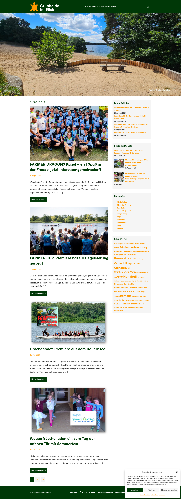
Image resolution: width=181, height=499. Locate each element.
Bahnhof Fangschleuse (137, 244)
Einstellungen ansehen (169, 490)
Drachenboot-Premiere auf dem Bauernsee (67, 349)
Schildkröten (142, 296)
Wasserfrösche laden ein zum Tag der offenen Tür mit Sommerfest (62, 441)
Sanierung (134, 296)
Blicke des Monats (124, 205)
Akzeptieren (135, 490)
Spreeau (120, 228)
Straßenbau (118, 304)
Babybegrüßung (125, 244)
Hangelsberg (122, 214)
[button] (177, 472)
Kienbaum (121, 220)
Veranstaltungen (121, 492)
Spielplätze (136, 300)
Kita (132, 284)
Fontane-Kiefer (132, 259)
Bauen (116, 248)
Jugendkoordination (140, 281)
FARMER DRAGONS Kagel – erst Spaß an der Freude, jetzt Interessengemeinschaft (66, 167)
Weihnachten (118, 310)
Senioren (123, 300)
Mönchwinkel (122, 222)
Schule (116, 300)
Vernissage (131, 307)
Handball (130, 277)
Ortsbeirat (117, 296)
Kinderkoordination (122, 284)
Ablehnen (151, 490)
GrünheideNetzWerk (124, 272)
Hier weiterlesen (37, 200)
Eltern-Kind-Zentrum (132, 251)
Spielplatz (130, 300)
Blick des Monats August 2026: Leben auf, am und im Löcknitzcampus (136, 162)
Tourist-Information (105, 492)
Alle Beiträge (122, 202)
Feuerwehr (121, 258)
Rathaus (125, 296)
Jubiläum (116, 281)
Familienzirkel (131, 255)
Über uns (83, 492)
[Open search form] (148, 6)
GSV (120, 277)
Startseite (73, 492)
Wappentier (139, 307)
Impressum (162, 495)
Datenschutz (154, 495)
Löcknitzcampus (140, 292)
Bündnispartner (129, 247)
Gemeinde (121, 208)
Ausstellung (117, 244)
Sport (119, 225)
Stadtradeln (144, 300)
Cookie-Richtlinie (145, 495)
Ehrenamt (118, 251)
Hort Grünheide (141, 277)
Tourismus (133, 303)
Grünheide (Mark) (124, 211)
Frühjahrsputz (141, 259)
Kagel (119, 217)
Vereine (125, 307)
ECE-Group (143, 248)
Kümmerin (134, 287)
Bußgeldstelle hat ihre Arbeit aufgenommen (130, 133)
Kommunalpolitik (122, 287)
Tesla (125, 303)
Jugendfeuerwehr (125, 281)
